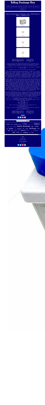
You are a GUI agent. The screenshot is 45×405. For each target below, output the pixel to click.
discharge (32, 128)
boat (9, 130)
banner (16, 130)
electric (26, 128)
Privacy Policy (23, 139)
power (19, 130)
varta (17, 132)
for (38, 128)
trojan (11, 128)
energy (15, 124)
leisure (12, 130)
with (29, 132)
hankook (19, 128)
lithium (19, 124)
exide (32, 132)
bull (7, 128)
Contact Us (23, 138)
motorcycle (35, 130)
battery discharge (23, 126)
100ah (36, 126)
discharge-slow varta (30, 124)
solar (13, 132)
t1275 (11, 126)
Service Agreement (23, 141)
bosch (12, 124)
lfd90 (32, 126)
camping (25, 132)
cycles (28, 130)
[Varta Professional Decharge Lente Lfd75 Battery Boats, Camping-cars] (23, 22)
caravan (14, 126)
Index (23, 136)
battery (37, 124)
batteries (23, 130)
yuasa (8, 124)
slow (24, 124)
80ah (21, 132)
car (23, 128)
